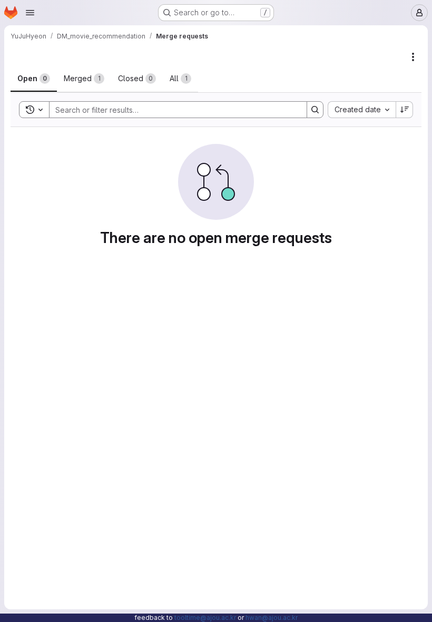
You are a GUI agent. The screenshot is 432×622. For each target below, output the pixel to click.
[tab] (34, 78)
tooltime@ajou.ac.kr (205, 617)
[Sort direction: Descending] (404, 109)
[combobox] (362, 109)
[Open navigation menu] (30, 12)
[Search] (315, 109)
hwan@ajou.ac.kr (272, 617)
